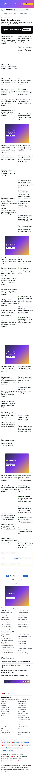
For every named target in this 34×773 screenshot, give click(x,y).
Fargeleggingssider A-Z (23, 726)
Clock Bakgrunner (22, 641)
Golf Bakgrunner (21, 711)
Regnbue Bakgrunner (23, 610)
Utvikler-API (20, 734)
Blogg (19, 730)
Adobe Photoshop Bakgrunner (5, 634)
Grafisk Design (6, 742)
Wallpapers (13, 754)
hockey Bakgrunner (22, 703)
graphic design (16, 745)
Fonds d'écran (6, 760)
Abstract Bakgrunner (23, 612)
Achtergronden (17, 758)
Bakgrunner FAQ (4, 730)
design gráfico (6, 745)
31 (21, 575)
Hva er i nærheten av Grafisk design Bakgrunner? (15, 675)
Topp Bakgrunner (5, 711)
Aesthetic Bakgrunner (6, 612)
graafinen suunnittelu (8, 750)
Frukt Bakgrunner (22, 638)
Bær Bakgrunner (22, 643)
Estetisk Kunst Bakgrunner (24, 653)
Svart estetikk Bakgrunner (24, 636)
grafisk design (26, 742)
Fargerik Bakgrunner (6, 626)
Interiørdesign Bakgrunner (7, 652)
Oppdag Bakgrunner (5, 707)
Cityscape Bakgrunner (23, 624)
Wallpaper (21, 754)
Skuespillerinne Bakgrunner (24, 719)
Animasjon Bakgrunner (7, 645)
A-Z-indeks (3, 703)
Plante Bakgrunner (22, 707)
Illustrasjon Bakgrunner (7, 640)
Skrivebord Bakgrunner (23, 634)
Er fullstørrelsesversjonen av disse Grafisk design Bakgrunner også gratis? (15, 671)
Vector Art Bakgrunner (6, 650)
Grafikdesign (16, 742)
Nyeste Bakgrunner (5, 709)
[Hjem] (1, 17)
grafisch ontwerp (7, 747)
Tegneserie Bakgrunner (7, 629)
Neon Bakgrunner (22, 619)
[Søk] (27, 9)
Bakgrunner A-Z (21, 724)
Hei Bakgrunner (22, 650)
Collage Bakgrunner (6, 622)
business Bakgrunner (23, 646)
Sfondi (25, 756)
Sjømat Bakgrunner (6, 624)
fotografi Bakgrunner (6, 643)
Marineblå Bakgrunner (23, 617)
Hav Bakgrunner (5, 617)
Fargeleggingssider (5, 726)
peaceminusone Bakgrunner (25, 648)
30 (18, 575)
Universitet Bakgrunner (23, 713)
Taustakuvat (5, 762)
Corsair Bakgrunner (23, 626)
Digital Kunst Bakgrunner (24, 622)
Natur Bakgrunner (5, 610)
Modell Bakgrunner (22, 709)
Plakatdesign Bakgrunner (7, 647)
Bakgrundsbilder (6, 756)
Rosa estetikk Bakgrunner (23, 717)
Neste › (25, 575)
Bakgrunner (6, 17)
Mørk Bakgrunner (21, 705)
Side (13, 579)
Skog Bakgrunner (22, 715)
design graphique (18, 747)
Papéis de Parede (17, 756)
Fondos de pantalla (7, 758)
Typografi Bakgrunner (6, 638)
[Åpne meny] (31, 10)
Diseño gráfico (27, 745)
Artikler (2, 715)
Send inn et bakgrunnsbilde (24, 732)
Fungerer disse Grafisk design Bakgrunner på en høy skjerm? (15, 666)
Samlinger (3, 705)
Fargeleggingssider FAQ (6, 732)
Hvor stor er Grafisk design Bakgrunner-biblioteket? (16, 661)
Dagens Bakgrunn (5, 713)
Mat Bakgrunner (5, 619)
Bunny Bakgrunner (22, 615)
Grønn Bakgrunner (5, 615)
